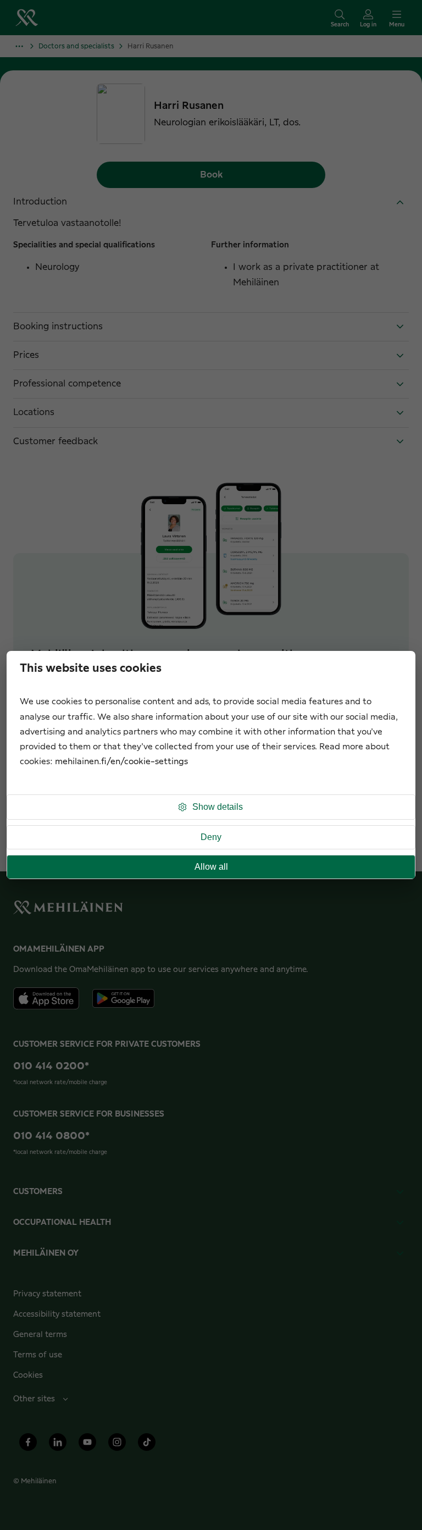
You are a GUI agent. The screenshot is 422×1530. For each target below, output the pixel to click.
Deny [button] (211, 837)
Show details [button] (217, 806)
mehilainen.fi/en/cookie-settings (121, 762)
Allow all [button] (211, 866)
